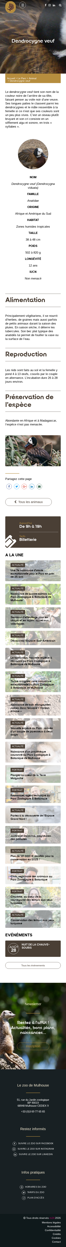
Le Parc (22, 78)
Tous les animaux (30, 502)
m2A (51, 1218)
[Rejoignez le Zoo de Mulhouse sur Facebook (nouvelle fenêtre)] (45, 5)
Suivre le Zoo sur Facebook (36, 1143)
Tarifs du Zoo (35, 1192)
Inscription (33, 1046)
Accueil (11, 78)
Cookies (56, 1237)
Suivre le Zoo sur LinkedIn (36, 1154)
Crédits (57, 1234)
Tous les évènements (33, 965)
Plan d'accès (35, 1198)
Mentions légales (51, 1222)
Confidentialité (53, 1230)
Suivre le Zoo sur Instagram (36, 1149)
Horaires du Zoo (35, 1187)
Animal (32, 78)
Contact (56, 1241)
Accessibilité (54, 1226)
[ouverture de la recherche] (59, 5)
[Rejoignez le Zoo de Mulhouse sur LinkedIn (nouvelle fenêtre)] (54, 5)
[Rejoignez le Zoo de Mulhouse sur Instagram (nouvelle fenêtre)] (49, 5)
